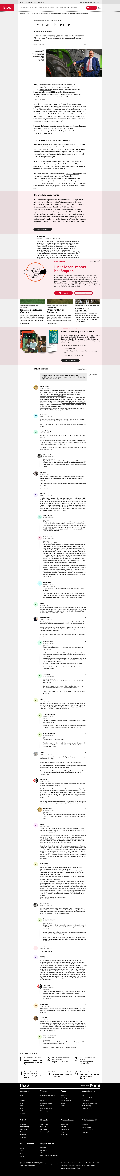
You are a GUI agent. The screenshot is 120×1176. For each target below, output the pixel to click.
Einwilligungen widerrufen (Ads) (70, 1168)
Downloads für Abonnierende (49, 1155)
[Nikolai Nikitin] (39, 456)
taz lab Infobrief (45, 1132)
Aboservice (43, 1150)
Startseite (22, 13)
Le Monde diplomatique (89, 1130)
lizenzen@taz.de (31, 1165)
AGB (85, 1165)
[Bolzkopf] (35, 473)
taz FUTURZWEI (87, 1127)
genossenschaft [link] (87, 2)
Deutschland (35, 13)
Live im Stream (65, 1129)
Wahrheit (22, 1113)
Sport (21, 1106)
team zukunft (44, 1124)
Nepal (42, 1100)
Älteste (85, 369)
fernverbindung (24, 1127)
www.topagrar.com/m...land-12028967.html (53, 396)
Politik (28, 13)
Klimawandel (44, 1111)
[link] (29, 7)
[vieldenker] (35, 1018)
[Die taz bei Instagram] (99, 1086)
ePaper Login (44, 1153)
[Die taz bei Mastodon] (91, 1086)
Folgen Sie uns (85, 1085)
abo (83, 1095)
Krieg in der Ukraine (46, 1103)
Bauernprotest (44, 13)
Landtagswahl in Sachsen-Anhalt (48, 1096)
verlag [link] (21, 2)
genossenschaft (87, 1098)
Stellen (63, 1103)
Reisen (22, 1148)
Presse (63, 1106)
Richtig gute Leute (46, 1108)
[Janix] (35, 754)
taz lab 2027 (65, 1134)
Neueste (79, 369)
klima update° (24, 1129)
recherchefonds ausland (89, 1103)
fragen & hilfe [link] (40, 2)
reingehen (23, 1137)
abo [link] (81, 2)
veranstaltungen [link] (28, 2)
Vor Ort (63, 1127)
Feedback (43, 1148)
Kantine (22, 1151)
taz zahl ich (85, 1100)
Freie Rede (23, 1134)
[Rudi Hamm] (35, 780)
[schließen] (98, 261)
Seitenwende (91, 1165)
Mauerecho (23, 1132)
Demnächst (64, 1124)
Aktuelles (64, 1095)
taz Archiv (85, 1132)
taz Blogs (85, 1124)
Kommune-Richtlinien (86, 1163)
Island (42, 1106)
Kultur (21, 1103)
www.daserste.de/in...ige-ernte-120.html (74, 403)
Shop (21, 1153)
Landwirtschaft (45, 90)
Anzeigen (22, 1156)
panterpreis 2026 (87, 1108)
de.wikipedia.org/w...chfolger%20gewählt (52, 897)
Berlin (21, 1108)
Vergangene (65, 1132)
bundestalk (23, 1124)
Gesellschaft (23, 1100)
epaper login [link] (96, 2)
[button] (99, 7)
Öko (21, 1098)
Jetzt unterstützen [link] (42, 229)
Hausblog (64, 1098)
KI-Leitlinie (96, 1163)
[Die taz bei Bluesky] (95, 1086)
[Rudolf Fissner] (35, 387)
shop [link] (35, 2)
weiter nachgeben (72, 174)
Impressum (79, 1165)
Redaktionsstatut (73, 1163)
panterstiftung (86, 1106)
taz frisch (43, 1127)
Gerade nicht (93, 261)
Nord (21, 1111)
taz (24, 1085)
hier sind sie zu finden (52, 379)
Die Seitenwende (66, 1100)
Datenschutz (72, 1165)
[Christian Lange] (35, 619)
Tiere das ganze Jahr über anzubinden (55, 181)
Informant (64, 1165)
